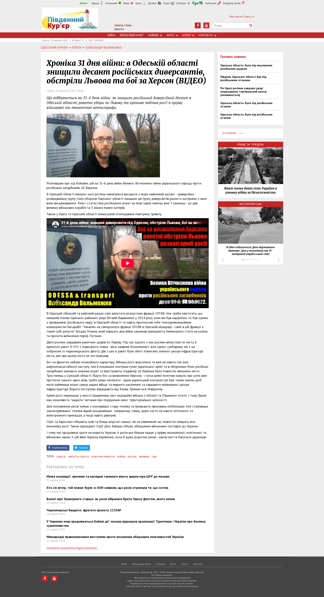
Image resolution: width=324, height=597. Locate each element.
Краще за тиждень (250, 144)
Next (278, 260)
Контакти (206, 35)
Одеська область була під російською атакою (246, 104)
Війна (111, 35)
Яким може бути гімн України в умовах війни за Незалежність (250, 190)
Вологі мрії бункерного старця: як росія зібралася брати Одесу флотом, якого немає (110, 499)
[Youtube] (206, 25)
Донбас (152, 3)
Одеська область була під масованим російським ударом (246, 66)
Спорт (166, 3)
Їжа (197, 3)
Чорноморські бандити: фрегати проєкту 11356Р (83, 510)
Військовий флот (132, 35)
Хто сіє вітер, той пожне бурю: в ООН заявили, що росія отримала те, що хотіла (107, 487)
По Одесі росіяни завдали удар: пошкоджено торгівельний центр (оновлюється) (243, 91)
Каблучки (211, 3)
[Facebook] (198, 25)
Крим (139, 3)
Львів (126, 3)
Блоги (186, 35)
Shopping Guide (232, 3)
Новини (153, 35)
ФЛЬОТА (119, 29)
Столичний (111, 3)
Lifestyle (181, 3)
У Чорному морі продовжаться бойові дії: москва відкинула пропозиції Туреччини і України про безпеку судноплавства (126, 523)
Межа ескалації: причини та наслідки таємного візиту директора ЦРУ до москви (107, 476)
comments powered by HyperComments (71, 548)
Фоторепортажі (250, 204)
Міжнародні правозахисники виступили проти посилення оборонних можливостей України (115, 537)
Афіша (95, 3)
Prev (223, 260)
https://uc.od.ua (70, 19)
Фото (170, 35)
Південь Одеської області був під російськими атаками (243, 78)
